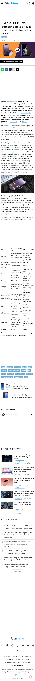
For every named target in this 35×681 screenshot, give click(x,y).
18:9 (29, 370)
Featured (4, 370)
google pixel (18, 486)
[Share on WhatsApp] (2, 69)
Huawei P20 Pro (26, 113)
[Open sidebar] (2, 3)
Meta (17, 509)
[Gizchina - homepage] (11, 3)
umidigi (24, 370)
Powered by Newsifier (17, 678)
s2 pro (3, 374)
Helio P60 (16, 156)
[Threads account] (33, 645)
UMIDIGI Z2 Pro (12, 102)
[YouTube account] (23, 645)
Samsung (18, 498)
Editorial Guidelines (23, 659)
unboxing (9, 367)
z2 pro (24, 367)
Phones (4, 37)
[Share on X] (10, 69)
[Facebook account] (7, 645)
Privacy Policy (26, 656)
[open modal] (33, 3)
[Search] (27, 3)
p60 (26, 377)
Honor (17, 474)
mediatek (17, 367)
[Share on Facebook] (6, 69)
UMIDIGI (12, 145)
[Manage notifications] (30, 676)
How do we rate (18, 665)
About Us (7, 656)
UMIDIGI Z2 (7, 125)
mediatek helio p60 (7, 377)
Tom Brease (8, 40)
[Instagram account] (12, 645)
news (3, 367)
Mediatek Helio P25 (14, 370)
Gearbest (13, 122)
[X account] (2, 645)
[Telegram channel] (17, 651)
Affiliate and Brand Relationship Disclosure (18, 662)
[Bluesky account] (28, 645)
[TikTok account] (17, 645)
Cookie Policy (11, 659)
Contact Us (16, 656)
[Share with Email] (13, 69)
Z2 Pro (24, 122)
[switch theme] (30, 3)
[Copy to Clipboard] (17, 69)
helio (29, 367)
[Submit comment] (31, 414)
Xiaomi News (17, 462)
